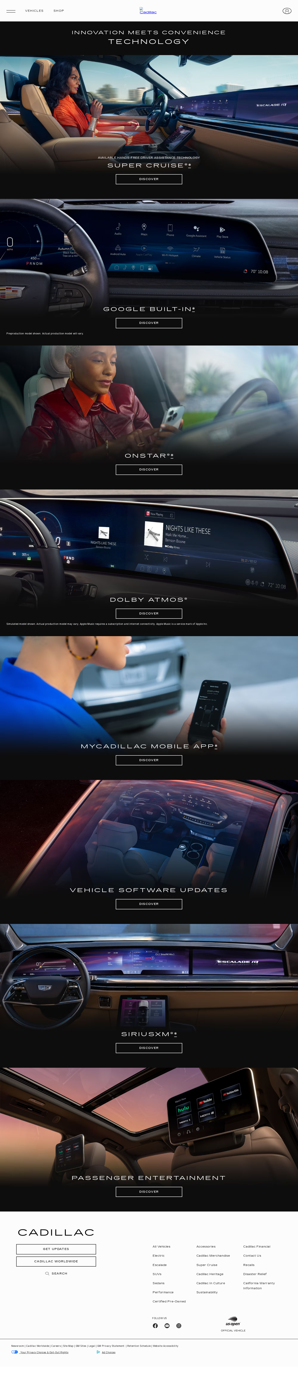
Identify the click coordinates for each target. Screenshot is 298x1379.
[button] (189, 165)
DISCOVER (149, 179)
